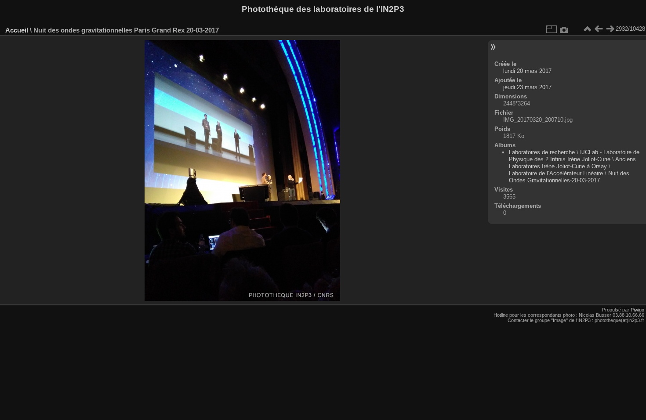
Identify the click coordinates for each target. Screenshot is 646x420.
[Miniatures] (587, 29)
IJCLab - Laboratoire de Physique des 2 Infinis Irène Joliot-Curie (574, 156)
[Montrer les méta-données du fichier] (564, 29)
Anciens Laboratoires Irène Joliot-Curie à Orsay (572, 163)
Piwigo (637, 309)
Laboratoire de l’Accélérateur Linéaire (556, 173)
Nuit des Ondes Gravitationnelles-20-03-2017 (569, 177)
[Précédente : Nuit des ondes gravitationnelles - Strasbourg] (598, 29)
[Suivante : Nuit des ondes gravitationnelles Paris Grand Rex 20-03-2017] (610, 29)
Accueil (16, 30)
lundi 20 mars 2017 (527, 71)
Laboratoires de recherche (542, 152)
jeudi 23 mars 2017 (527, 87)
